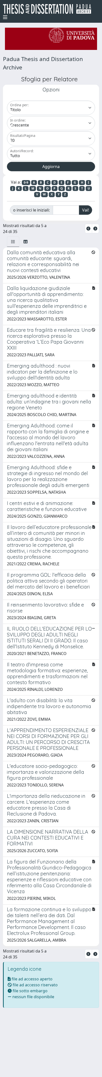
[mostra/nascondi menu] (5, 17)
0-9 (26, 182)
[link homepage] (49, 9)
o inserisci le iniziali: (31, 210)
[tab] (13, 241)
